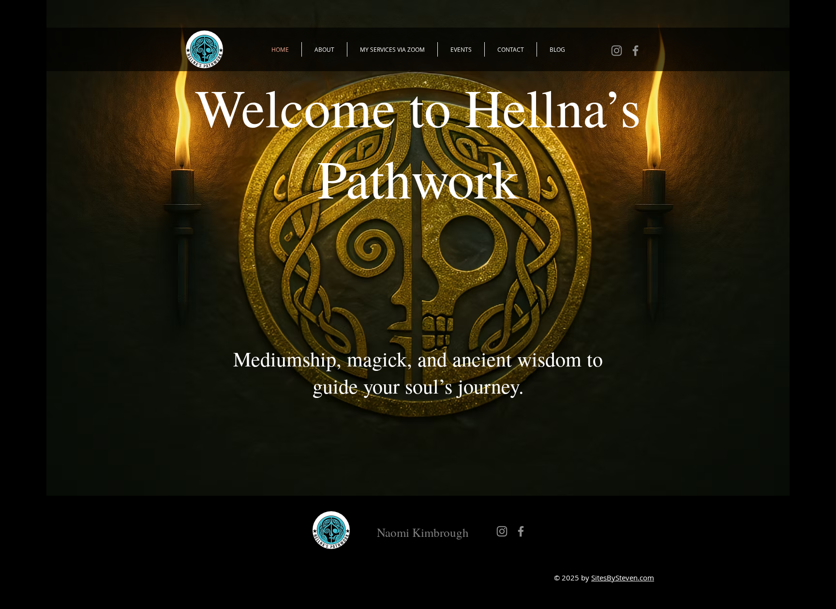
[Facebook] (635, 51)
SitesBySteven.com (622, 577)
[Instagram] (617, 51)
